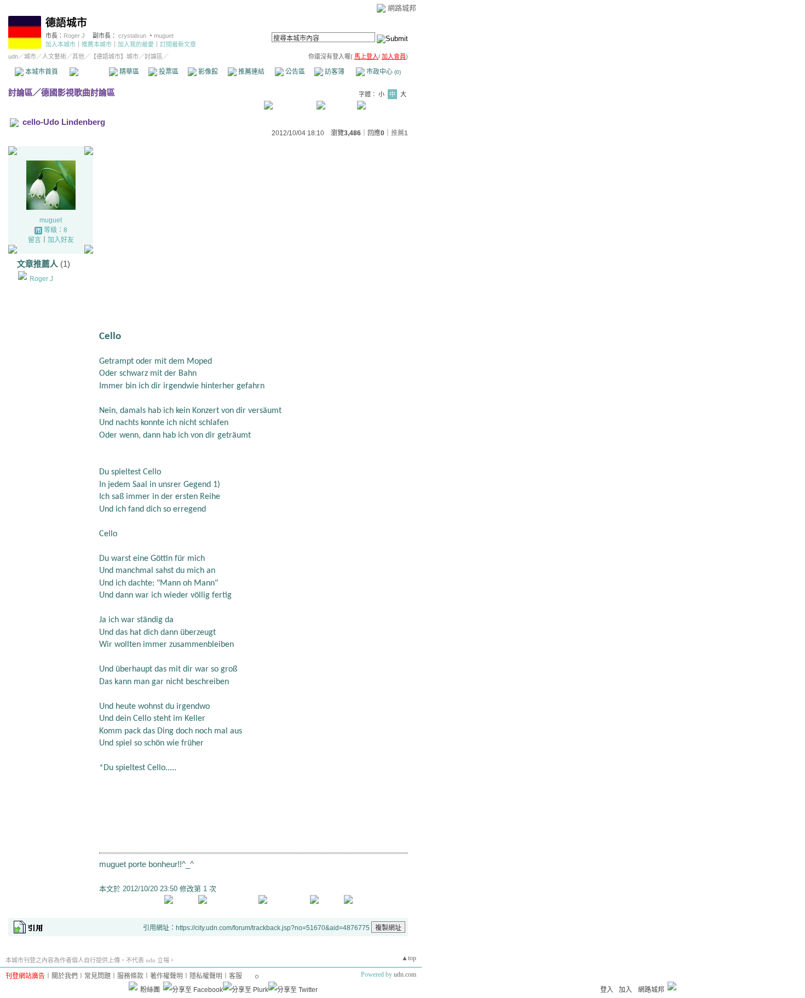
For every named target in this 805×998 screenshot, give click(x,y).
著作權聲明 (166, 976)
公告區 (294, 72)
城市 (30, 56)
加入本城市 (60, 44)
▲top (408, 958)
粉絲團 (150, 990)
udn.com (405, 974)
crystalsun (133, 35)
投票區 (168, 72)
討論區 (89, 72)
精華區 (128, 72)
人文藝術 (54, 56)
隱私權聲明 (205, 976)
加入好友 (61, 240)
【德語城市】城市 (114, 56)
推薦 (399, 133)
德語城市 (66, 22)
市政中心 (383, 72)
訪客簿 (333, 72)
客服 (235, 976)
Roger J (74, 35)
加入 (625, 990)
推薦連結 (250, 72)
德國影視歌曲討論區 (78, 92)
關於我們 (64, 976)
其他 (78, 56)
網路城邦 (402, 8)
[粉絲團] (133, 986)
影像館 (207, 72)
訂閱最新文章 (178, 44)
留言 (34, 240)
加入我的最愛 (136, 44)
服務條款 (130, 976)
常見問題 (97, 976)
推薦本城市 (97, 44)
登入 (606, 990)
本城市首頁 (41, 72)
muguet (164, 35)
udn (13, 56)
